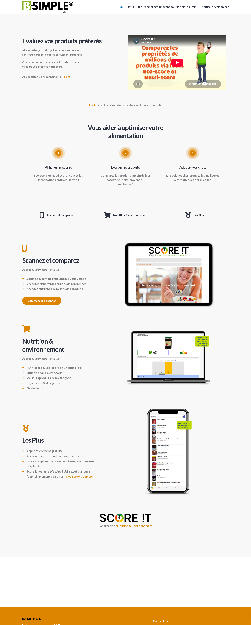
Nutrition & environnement (130, 215)
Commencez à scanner (42, 300)
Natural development (215, 6)
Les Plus (199, 215)
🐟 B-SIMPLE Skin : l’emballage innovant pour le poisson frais (158, 6)
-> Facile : (92, 104)
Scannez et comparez (59, 215)
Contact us (160, 621)
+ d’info (65, 76)
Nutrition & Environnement (134, 526)
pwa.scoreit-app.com (80, 476)
